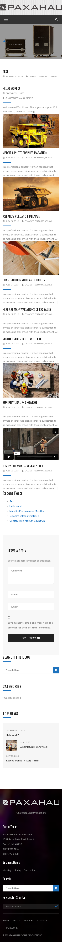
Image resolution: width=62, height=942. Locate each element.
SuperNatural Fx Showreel (20, 402)
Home (6, 920)
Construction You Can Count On (24, 280)
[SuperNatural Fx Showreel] (31, 380)
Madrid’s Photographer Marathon (25, 152)
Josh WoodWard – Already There (24, 466)
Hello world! (11, 88)
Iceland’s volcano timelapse (21, 216)
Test (5, 71)
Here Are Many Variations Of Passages (27, 309)
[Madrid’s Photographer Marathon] (31, 131)
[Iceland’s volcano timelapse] (31, 194)
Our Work (12, 927)
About (16, 920)
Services (29, 920)
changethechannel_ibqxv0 (42, 76)
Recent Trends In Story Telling (23, 339)
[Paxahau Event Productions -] (31, 7)
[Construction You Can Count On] (31, 258)
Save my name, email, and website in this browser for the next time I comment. (30, 625)
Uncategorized (12, 697)
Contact (42, 920)
